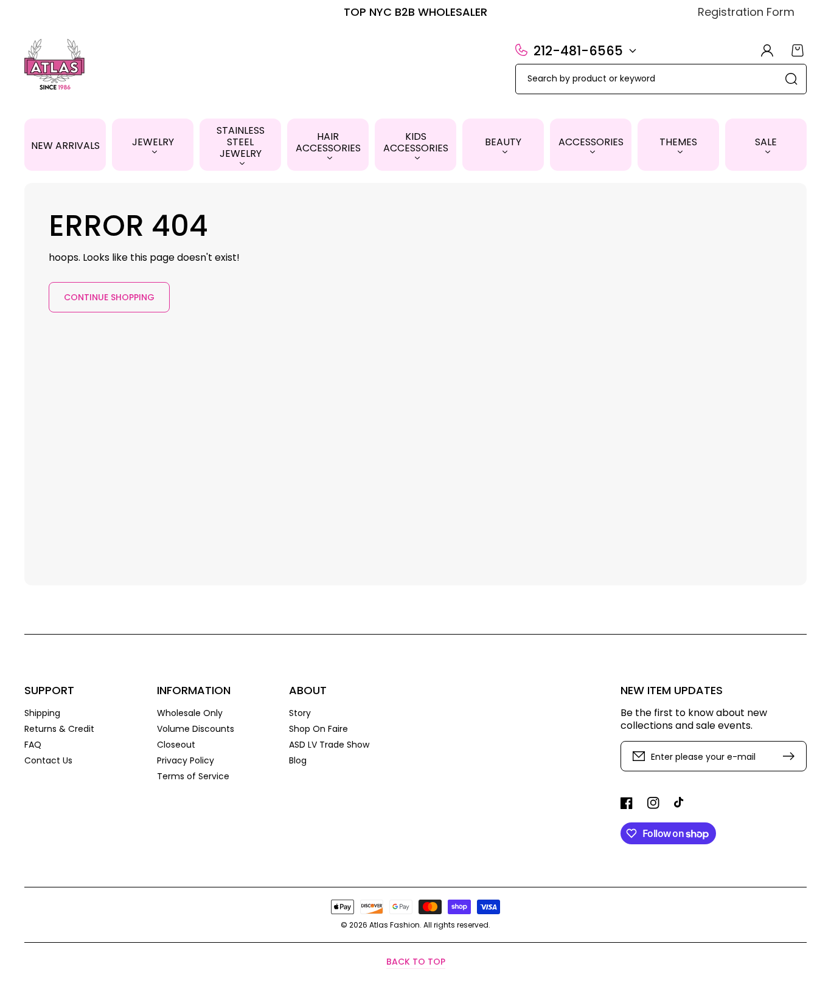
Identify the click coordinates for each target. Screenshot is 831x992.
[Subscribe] (791, 756)
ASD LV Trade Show (329, 745)
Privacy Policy (185, 760)
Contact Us (48, 760)
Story (300, 713)
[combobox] (661, 79)
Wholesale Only (190, 713)
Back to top (415, 961)
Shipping (42, 713)
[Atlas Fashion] (55, 65)
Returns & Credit (59, 729)
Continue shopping (109, 297)
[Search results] (791, 79)
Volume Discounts (195, 729)
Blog (298, 760)
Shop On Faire (318, 729)
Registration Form (746, 11)
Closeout (176, 745)
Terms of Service (193, 776)
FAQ (32, 745)
